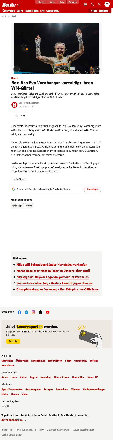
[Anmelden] (99, 4)
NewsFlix (73, 2)
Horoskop (45, 377)
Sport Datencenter (12, 389)
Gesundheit (62, 389)
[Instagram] (33, 312)
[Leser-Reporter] (85, 4)
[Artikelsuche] (92, 4)
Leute (14, 377)
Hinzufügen (92, 189)
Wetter (94, 360)
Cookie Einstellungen (11, 434)
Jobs (62, 2)
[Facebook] (19, 312)
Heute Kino (78, 377)
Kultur (23, 377)
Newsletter (7, 365)
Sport (19, 10)
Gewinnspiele (33, 389)
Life (42, 10)
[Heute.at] (9, 5)
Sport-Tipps (17, 205)
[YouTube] (47, 312)
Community (52, 10)
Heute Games (61, 377)
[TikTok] (40, 312)
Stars (4, 377)
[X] (26, 312)
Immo (52, 2)
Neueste (103, 10)
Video (94, 10)
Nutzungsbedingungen (83, 429)
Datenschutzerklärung (58, 429)
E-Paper (41, 2)
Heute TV (92, 377)
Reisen (15, 394)
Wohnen (75, 389)
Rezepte (48, 389)
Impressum (7, 429)
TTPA (41, 429)
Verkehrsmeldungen (94, 389)
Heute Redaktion (31, 103)
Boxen (29, 205)
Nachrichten (55, 360)
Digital (34, 377)
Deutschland (38, 360)
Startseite (5, 16)
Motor (4, 394)
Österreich (8, 10)
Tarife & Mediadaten (25, 429)
